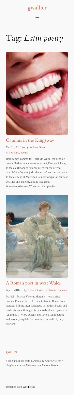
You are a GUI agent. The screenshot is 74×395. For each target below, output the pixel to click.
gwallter (37, 7)
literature (14, 152)
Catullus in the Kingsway (30, 140)
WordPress (29, 386)
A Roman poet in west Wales (33, 283)
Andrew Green (37, 147)
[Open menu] (37, 18)
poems (24, 152)
